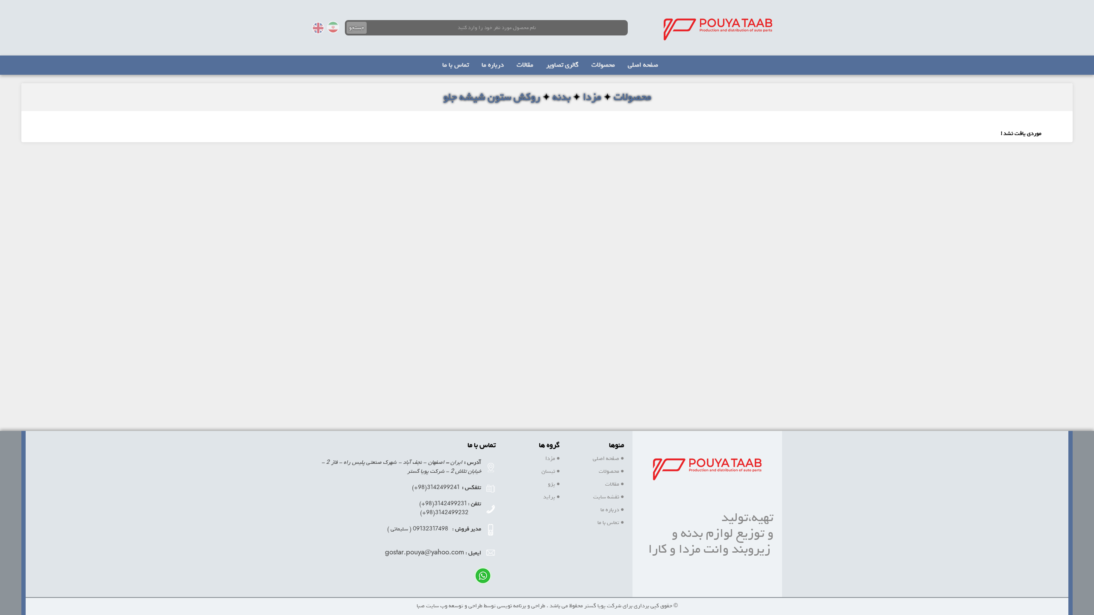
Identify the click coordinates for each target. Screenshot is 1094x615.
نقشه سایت (608, 496)
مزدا (552, 458)
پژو (554, 484)
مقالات (614, 484)
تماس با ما (610, 522)
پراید (551, 496)
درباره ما (612, 509)
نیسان (550, 471)
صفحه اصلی (608, 458)
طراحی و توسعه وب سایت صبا (449, 605)
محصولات (611, 471)
